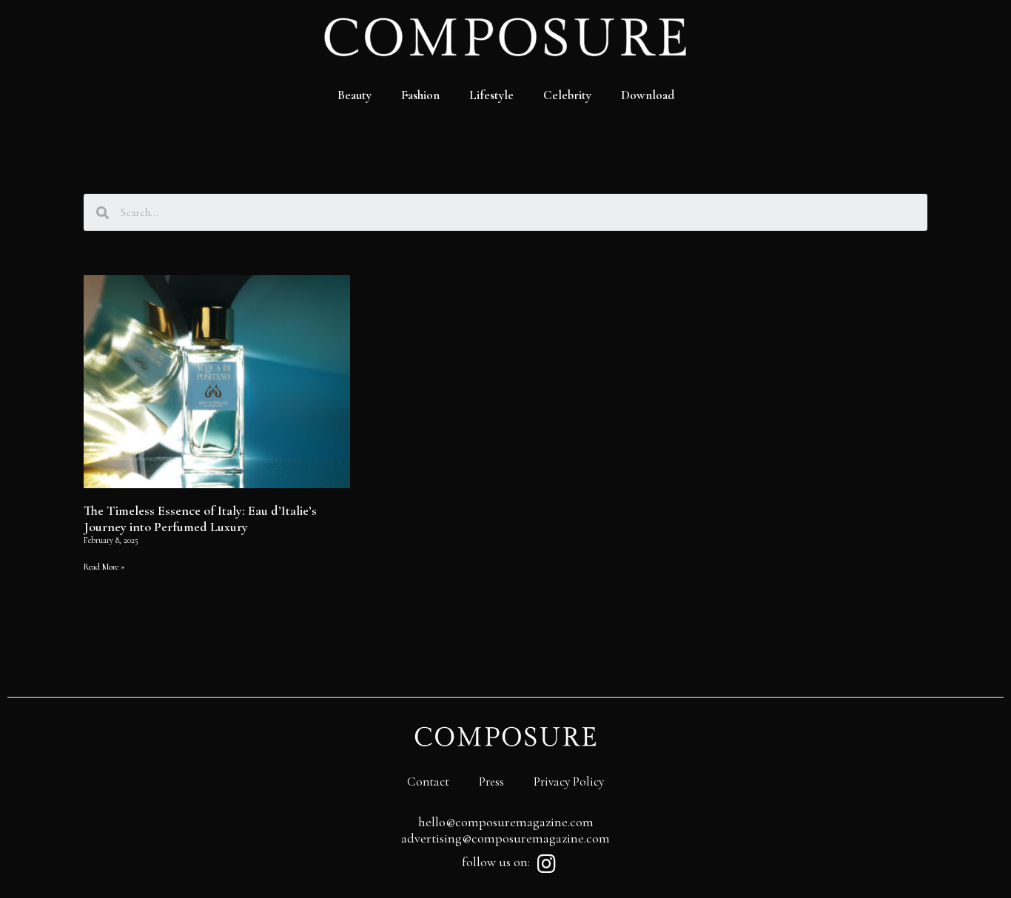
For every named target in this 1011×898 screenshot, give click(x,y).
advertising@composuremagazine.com (505, 838)
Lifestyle (491, 95)
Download (647, 95)
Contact (428, 781)
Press (491, 781)
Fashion (420, 95)
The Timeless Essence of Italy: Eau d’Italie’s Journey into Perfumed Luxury (200, 518)
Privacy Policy (569, 781)
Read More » (104, 566)
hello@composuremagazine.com (506, 822)
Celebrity (567, 95)
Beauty (354, 95)
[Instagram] (546, 864)
